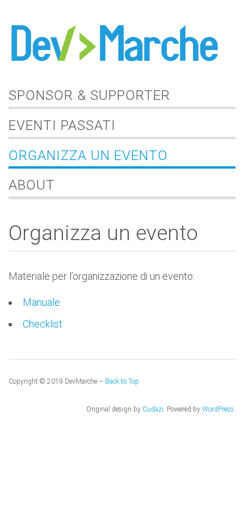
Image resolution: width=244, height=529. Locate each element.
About (32, 185)
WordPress (218, 409)
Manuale (41, 302)
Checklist (42, 324)
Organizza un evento (88, 155)
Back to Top (122, 381)
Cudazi (152, 409)
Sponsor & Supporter (89, 95)
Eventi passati (62, 125)
